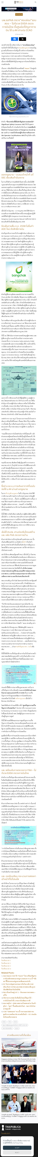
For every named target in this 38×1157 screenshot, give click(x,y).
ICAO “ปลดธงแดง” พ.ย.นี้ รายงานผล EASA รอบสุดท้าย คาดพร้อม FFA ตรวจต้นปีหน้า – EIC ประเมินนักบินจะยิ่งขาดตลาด (19, 1014)
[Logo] (19, 2)
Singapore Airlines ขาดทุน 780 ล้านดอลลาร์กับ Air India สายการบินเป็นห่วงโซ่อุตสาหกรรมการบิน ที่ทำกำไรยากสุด (18, 1060)
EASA (4, 1022)
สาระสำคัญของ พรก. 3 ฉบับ (23, 647)
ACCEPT (17, 1148)
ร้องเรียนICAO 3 (6, 966)
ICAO (15, 1022)
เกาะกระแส (19, 14)
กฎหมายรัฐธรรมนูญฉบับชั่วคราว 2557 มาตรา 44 (15, 1025)
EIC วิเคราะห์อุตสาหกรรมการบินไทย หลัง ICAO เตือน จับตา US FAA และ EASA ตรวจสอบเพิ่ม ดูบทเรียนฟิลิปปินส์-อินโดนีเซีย (19, 987)
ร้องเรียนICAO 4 (6, 969)
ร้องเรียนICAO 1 (6, 960)
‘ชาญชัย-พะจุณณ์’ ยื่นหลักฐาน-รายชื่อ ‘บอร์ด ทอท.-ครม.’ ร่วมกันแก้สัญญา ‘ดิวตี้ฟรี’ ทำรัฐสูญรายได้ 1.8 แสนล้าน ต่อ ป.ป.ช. (18, 1116)
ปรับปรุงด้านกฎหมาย (11, 493)
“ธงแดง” (27, 68)
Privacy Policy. (19, 1143)
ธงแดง (16, 1028)
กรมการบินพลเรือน (7, 1028)
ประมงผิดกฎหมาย (23, 48)
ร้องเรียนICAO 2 (6, 963)
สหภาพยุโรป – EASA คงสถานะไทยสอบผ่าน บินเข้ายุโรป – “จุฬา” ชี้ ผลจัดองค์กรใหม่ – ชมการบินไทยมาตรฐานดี (19, 1006)
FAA (10, 1022)
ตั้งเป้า (24, 542)
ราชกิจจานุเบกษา (20, 698)
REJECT (17, 1152)
